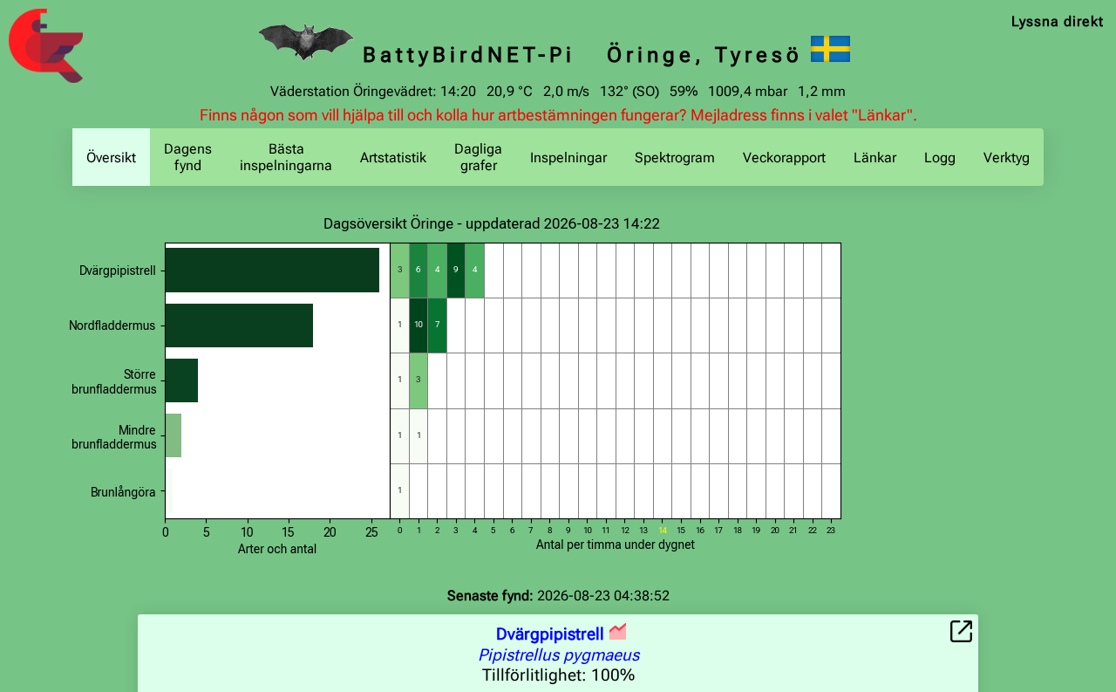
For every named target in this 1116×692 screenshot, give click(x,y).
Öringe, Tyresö (705, 55)
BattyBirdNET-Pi (469, 55)
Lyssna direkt (1057, 21)
